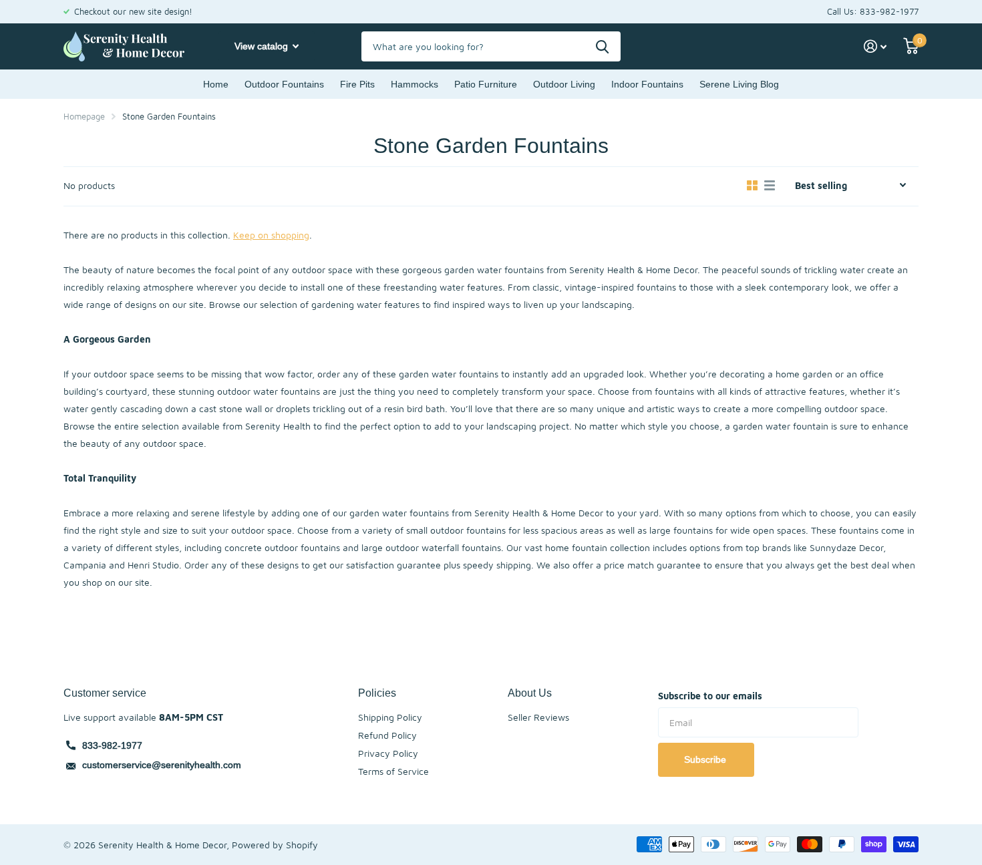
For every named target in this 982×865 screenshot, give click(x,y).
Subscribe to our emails (710, 695)
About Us (530, 693)
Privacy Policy (388, 753)
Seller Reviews (538, 717)
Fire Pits (357, 84)
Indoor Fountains (647, 84)
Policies (377, 693)
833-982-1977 (112, 745)
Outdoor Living (564, 84)
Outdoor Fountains (284, 84)
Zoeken (602, 46)
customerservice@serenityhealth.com (161, 764)
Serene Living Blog (739, 84)
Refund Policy (387, 735)
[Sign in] (875, 46)
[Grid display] (752, 185)
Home (215, 84)
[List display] (769, 185)
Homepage (84, 116)
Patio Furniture (485, 84)
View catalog (262, 46)
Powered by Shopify (275, 844)
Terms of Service (393, 771)
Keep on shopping (271, 234)
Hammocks (414, 84)
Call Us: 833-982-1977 (873, 11)
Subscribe (706, 759)
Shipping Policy (390, 717)
